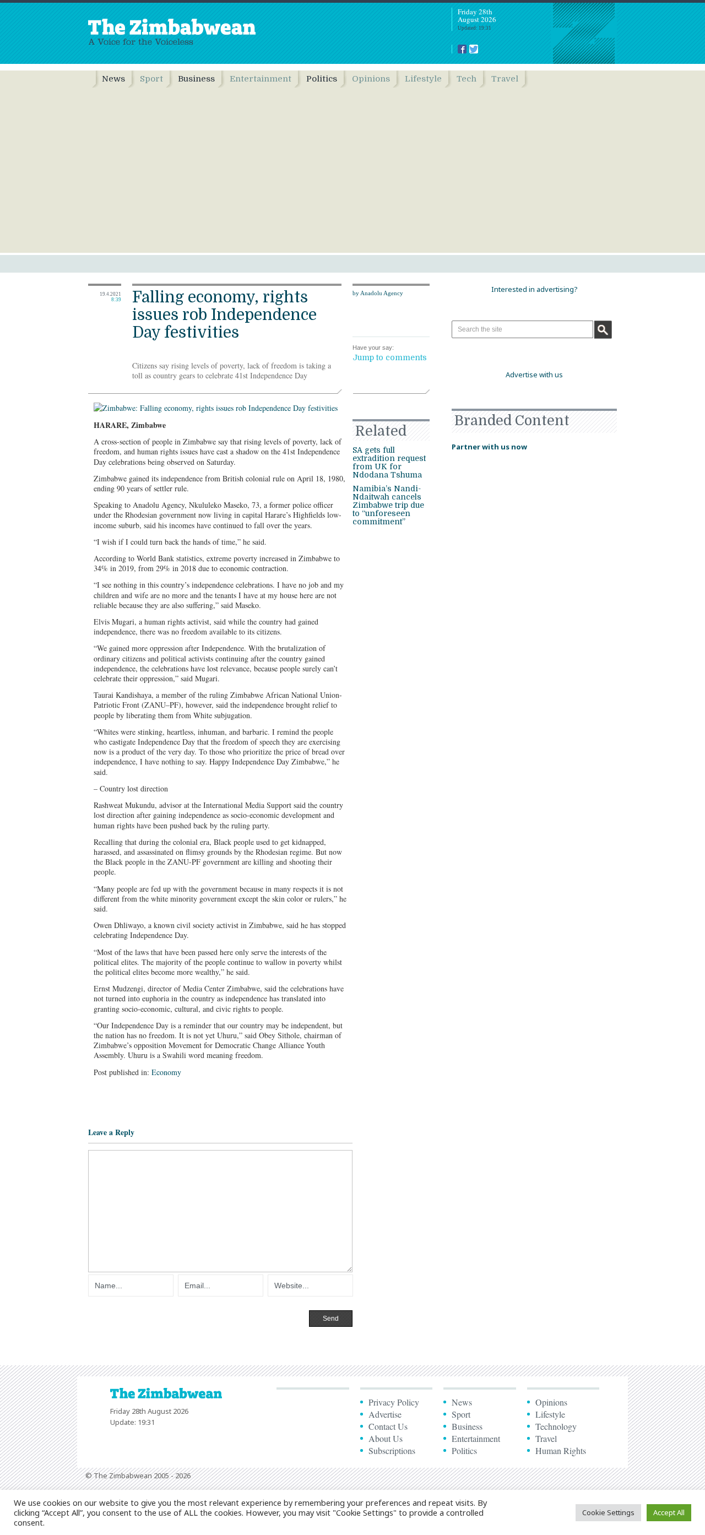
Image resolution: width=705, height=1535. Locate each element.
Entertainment (260, 79)
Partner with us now (489, 447)
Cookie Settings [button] (608, 1512)
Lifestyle (423, 79)
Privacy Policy (393, 1402)
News (113, 79)
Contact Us (388, 1426)
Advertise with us (534, 374)
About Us (385, 1438)
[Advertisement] (352, 170)
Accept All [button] (669, 1512)
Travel (504, 79)
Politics (321, 79)
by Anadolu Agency (377, 293)
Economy (166, 1072)
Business (196, 79)
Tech (466, 79)
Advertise (385, 1414)
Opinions (371, 79)
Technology (556, 1426)
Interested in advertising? (534, 289)
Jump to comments (389, 357)
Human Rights (560, 1450)
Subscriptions (391, 1450)
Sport (151, 79)
